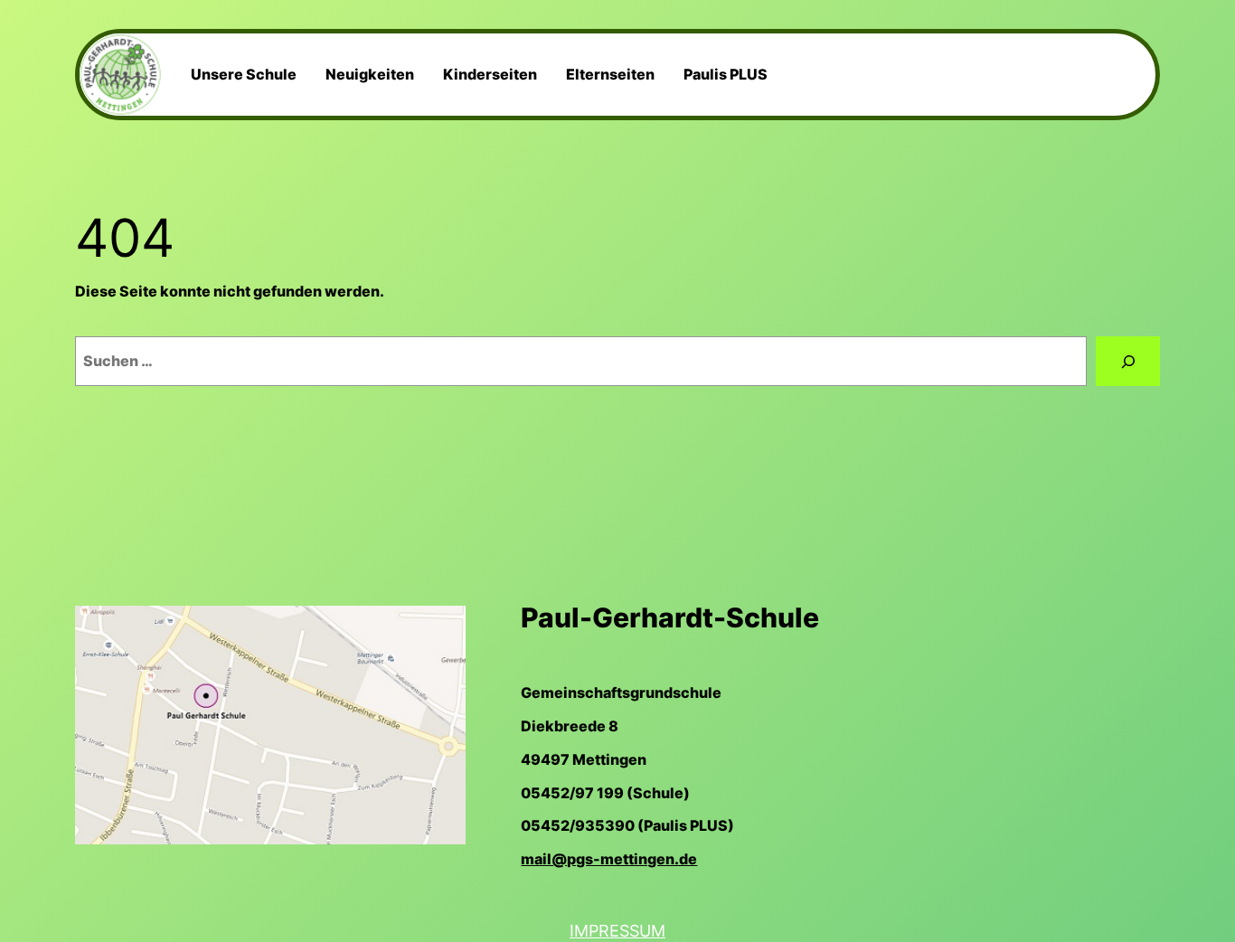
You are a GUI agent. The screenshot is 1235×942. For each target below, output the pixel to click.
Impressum (617, 930)
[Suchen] (1128, 361)
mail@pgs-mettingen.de (609, 859)
